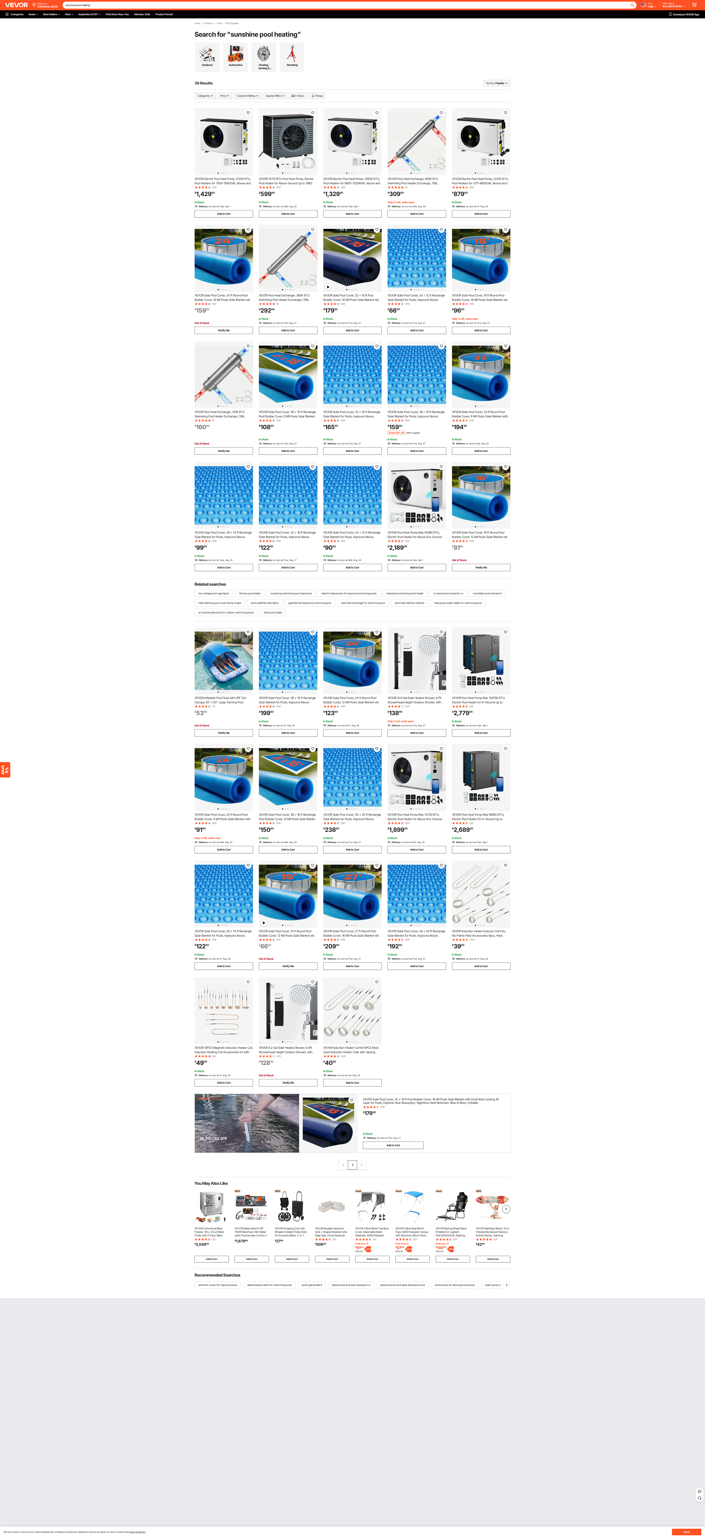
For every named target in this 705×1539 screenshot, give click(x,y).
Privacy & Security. (137, 1532)
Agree (687, 1532)
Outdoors (208, 23)
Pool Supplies (232, 23)
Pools (219, 23)
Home (197, 23)
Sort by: (490, 83)
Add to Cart (224, 213)
